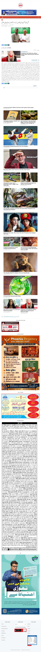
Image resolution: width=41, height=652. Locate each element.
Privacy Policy (4, 638)
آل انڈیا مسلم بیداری (16, 316)
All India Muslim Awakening (8, 316)
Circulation (3, 631)
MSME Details (4, 633)
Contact (3, 635)
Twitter (29, 626)
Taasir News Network (5, 24)
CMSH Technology (17, 650)
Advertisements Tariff (5, 628)
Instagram (29, 628)
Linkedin (29, 631)
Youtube (29, 633)
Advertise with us (4, 626)
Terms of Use (3, 640)
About (2, 624)
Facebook (29, 624)
